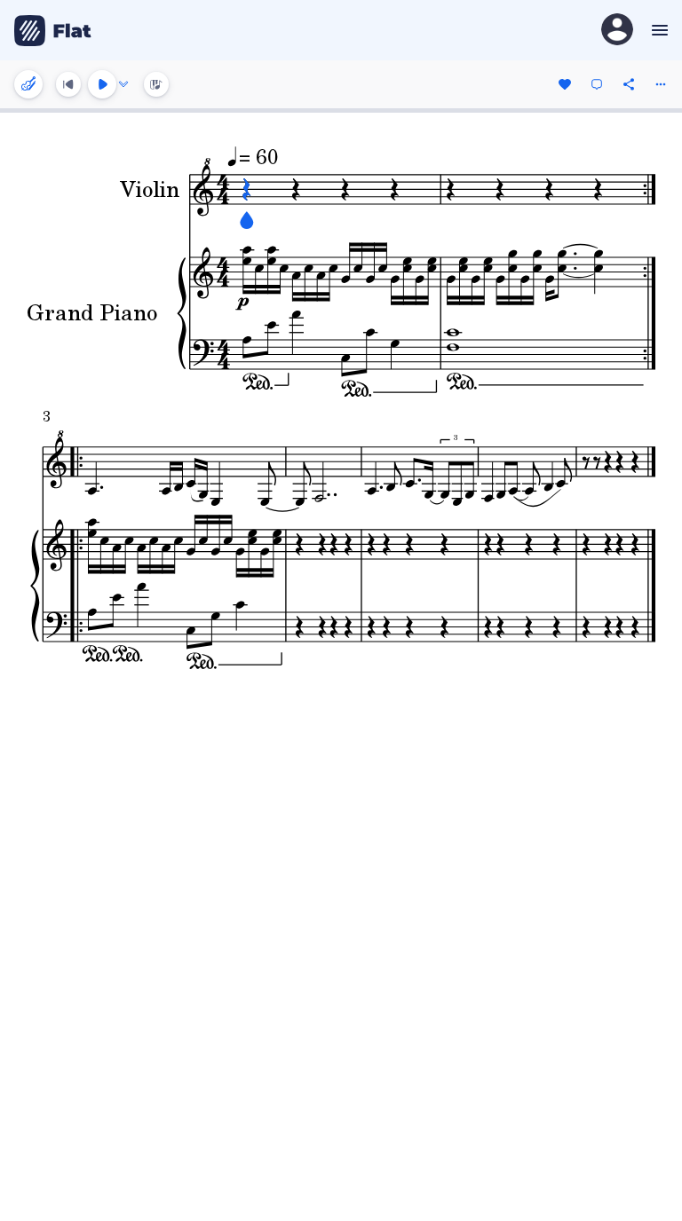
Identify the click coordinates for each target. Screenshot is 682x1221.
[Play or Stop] (102, 84)
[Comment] (597, 84)
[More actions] (661, 84)
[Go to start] (68, 84)
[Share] (629, 84)
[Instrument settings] (28, 84)
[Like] (565, 84)
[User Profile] (617, 30)
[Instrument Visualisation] (156, 84)
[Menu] (657, 30)
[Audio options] (123, 84)
